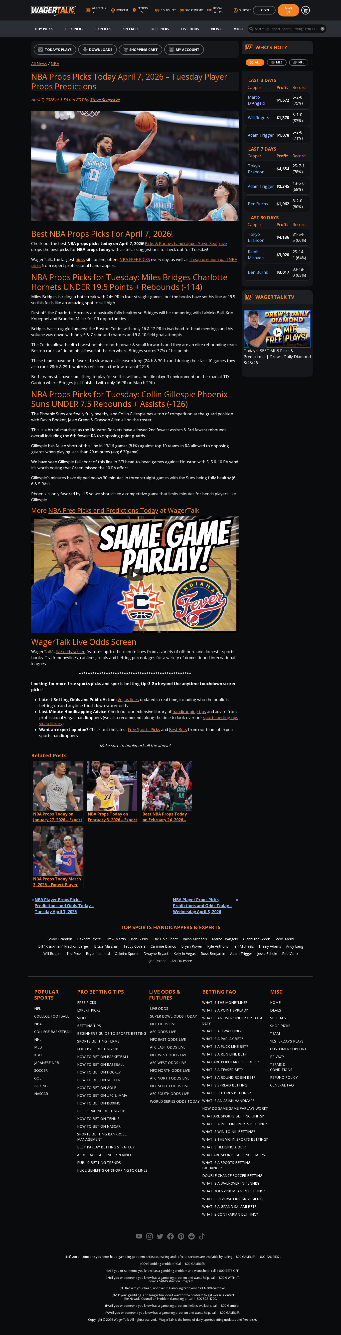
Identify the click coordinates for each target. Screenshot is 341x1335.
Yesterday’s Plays (287, 1041)
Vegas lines (128, 699)
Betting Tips (89, 1025)
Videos (83, 1018)
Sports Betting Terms (98, 1041)
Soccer (41, 1070)
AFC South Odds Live (169, 1093)
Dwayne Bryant (156, 953)
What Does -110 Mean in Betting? (233, 1191)
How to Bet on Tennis (98, 1118)
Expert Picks (89, 1010)
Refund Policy (284, 1077)
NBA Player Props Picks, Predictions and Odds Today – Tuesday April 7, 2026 (64, 905)
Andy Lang (294, 946)
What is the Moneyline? (224, 1002)
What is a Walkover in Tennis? (230, 1183)
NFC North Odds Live (170, 1070)
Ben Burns (258, 204)
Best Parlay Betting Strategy (106, 1147)
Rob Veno (290, 953)
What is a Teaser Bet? (222, 1069)
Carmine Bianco (163, 946)
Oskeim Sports (127, 953)
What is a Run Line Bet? (224, 1054)
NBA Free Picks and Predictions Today (103, 510)
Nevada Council (141, 1299)
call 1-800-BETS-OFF (225, 1271)
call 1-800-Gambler (226, 1306)
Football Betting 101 (98, 1049)
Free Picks (160, 28)
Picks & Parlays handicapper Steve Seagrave (186, 243)
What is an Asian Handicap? (228, 1100)
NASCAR (41, 1093)
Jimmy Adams (270, 946)
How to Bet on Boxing (98, 1103)
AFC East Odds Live (167, 1047)
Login (264, 10)
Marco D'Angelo (225, 939)
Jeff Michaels (243, 946)
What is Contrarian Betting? (230, 1214)
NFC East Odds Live (168, 1039)
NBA (55, 63)
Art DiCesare (181, 960)
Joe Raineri (158, 960)
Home (275, 1002)
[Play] (135, 575)
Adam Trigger (261, 135)
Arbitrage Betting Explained (105, 1154)
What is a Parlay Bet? (222, 1038)
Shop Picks (280, 1025)
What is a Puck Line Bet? (225, 1046)
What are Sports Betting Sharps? (234, 1154)
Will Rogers (258, 117)
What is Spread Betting (224, 1085)
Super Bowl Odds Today (173, 1016)
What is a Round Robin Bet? (228, 1077)
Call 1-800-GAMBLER (190, 1264)
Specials (131, 28)
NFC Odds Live (163, 1024)
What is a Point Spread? (225, 1010)
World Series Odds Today (174, 1101)
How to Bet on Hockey (99, 1072)
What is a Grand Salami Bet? (229, 1206)
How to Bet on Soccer (98, 1079)
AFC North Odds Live (169, 1078)
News (216, 28)
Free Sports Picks (144, 729)
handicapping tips (189, 711)
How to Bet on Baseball (100, 1064)
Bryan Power (191, 946)
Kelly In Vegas (184, 953)
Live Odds (190, 28)
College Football (51, 1016)
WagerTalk (121, 1320)
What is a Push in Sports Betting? (234, 1123)
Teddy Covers (134, 946)
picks (80, 259)
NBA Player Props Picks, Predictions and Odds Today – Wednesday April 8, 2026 (202, 905)
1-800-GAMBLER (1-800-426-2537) (256, 1257)
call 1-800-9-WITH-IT (225, 1278)
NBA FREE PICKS (135, 259)
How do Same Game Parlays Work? (235, 1108)
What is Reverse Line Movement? (232, 1198)
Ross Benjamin (213, 953)
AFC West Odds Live (168, 1062)
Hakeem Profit (89, 939)
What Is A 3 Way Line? (221, 1031)
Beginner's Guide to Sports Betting (111, 1033)
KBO (38, 1055)
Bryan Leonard (98, 953)
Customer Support (288, 1049)
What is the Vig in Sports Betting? (235, 1139)
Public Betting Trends (99, 1162)
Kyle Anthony (217, 946)
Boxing (41, 1085)
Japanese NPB (46, 1062)
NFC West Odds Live (168, 1055)
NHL (37, 1039)
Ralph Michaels (195, 939)
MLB (38, 1047)
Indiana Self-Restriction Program (170, 1281)
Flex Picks (74, 28)
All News (39, 63)
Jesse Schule (267, 953)
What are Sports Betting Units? (233, 1116)
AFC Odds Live (163, 1031)
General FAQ (282, 1085)
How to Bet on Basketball (103, 1056)
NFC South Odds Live (169, 1085)
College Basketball (53, 1031)
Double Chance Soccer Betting (232, 1175)
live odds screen (70, 651)
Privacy (277, 1056)
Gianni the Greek (256, 939)
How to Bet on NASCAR (99, 1126)
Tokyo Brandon (59, 939)
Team (275, 1033)
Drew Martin (116, 939)
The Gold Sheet (165, 939)
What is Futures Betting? (226, 1092)
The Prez (73, 953)
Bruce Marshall (106, 946)
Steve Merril (284, 939)
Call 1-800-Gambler (211, 1288)
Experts (103, 28)
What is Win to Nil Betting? (228, 1131)
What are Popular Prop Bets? (230, 1062)
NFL (37, 1008)
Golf (38, 1078)
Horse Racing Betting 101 (101, 1110)
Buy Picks (44, 28)
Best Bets (178, 729)
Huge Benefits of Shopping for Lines (112, 1170)
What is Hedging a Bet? (224, 1147)
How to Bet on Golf (96, 1087)
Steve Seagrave (105, 99)
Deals (275, 1010)
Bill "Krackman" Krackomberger (63, 946)
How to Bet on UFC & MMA (102, 1095)
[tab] (255, 62)
